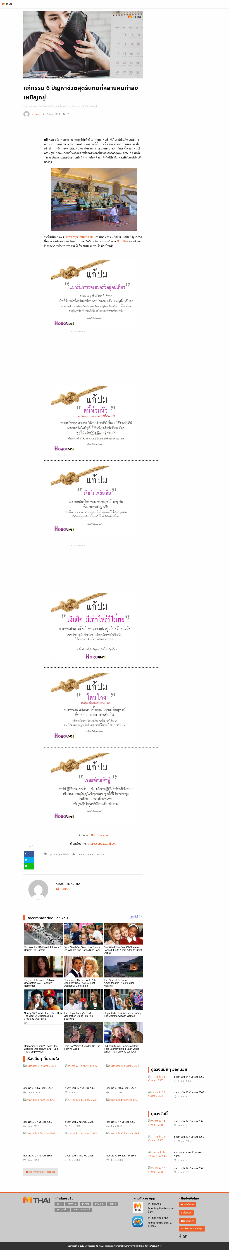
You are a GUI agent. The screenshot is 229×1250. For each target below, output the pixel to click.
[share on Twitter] (29, 860)
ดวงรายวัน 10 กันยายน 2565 (121, 1088)
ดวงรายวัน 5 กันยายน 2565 (79, 1122)
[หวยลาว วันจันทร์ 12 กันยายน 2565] (158, 1158)
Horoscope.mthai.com (79, 237)
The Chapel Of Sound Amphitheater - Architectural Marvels (119, 982)
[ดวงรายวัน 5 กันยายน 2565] (83, 1111)
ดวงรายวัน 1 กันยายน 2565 (79, 1156)
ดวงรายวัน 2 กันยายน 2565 (37, 1156)
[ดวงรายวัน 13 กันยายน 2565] (41, 1077)
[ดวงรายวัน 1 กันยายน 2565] (83, 1144)
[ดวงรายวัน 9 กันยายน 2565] (41, 1111)
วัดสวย (113, 1204)
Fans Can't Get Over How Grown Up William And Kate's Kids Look (82, 948)
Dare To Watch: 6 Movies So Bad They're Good (82, 1047)
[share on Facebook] (29, 854)
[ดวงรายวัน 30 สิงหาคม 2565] (124, 1145)
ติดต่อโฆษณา (188, 1204)
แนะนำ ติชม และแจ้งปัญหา (192, 1228)
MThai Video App (158, 1218)
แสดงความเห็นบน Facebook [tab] (41, 1172)
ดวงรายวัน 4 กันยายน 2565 (120, 1122)
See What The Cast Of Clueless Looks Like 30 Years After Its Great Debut (123, 949)
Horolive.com (100, 835)
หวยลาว (85, 1204)
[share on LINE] (29, 866)
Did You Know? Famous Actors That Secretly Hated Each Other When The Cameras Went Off (121, 1048)
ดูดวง (35, 107)
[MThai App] (137, 1207)
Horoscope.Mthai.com (102, 844)
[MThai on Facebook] (180, 1237)
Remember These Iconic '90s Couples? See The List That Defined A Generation (80, 982)
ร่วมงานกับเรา (188, 1220)
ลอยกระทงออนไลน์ (82, 1209)
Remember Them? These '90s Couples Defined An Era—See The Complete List (41, 1048)
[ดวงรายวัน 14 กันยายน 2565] (158, 1082)
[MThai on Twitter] (185, 1237)
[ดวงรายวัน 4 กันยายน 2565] (124, 1111)
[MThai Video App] (137, 1222)
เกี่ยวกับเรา (187, 1212)
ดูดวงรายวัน (62, 1209)
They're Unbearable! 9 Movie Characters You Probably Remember (40, 982)
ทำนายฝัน (99, 1204)
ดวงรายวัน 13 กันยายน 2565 (38, 1088)
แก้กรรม (85, 854)
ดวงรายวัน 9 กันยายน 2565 (37, 1122)
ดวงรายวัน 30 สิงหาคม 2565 (121, 1156)
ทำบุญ (59, 854)
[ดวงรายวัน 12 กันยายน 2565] (83, 1077)
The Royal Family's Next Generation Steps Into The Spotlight (78, 1015)
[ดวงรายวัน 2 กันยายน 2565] (41, 1145)
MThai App (154, 1204)
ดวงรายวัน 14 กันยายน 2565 (189, 1077)
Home (27, 107)
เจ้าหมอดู (35, 114)
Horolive (123, 241)
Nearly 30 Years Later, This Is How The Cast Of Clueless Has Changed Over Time (43, 1015)
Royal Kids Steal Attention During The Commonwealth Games (122, 1014)
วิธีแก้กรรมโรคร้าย (71, 854)
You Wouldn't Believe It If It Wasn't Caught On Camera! (42, 948)
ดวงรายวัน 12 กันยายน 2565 (80, 1088)
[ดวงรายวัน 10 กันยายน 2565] (124, 1077)
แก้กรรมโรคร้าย (97, 854)
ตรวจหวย (72, 1204)
